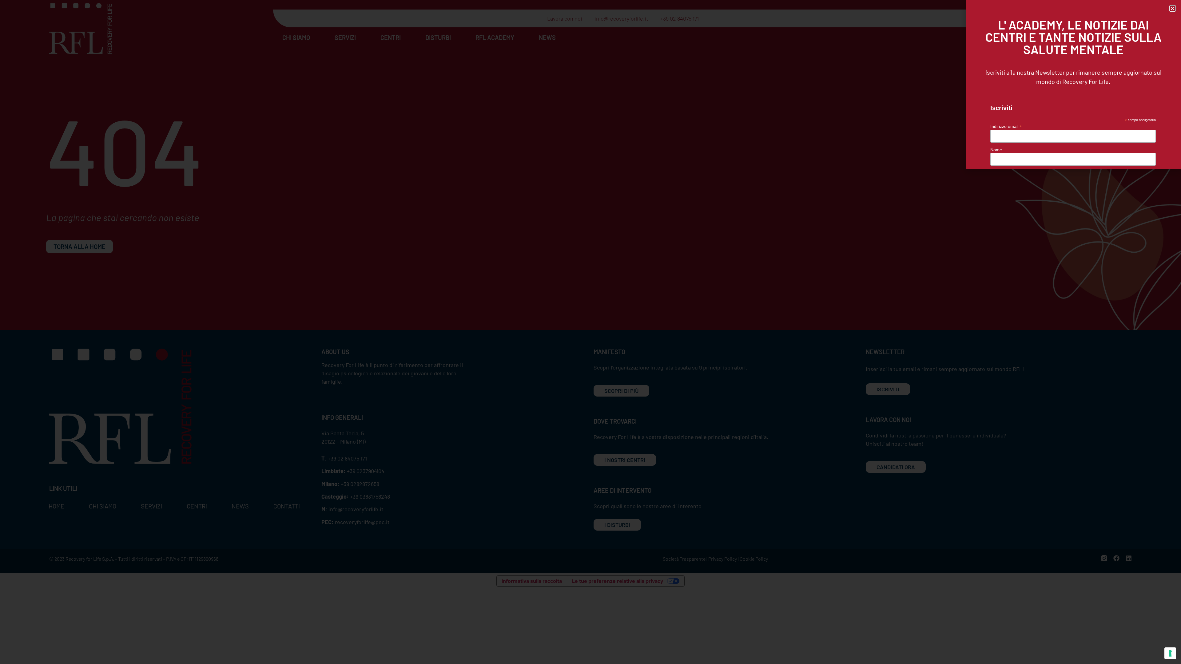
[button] (1172, 8)
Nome (996, 150)
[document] (590, 332)
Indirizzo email (1006, 126)
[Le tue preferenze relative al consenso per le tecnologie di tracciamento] (1170, 653)
